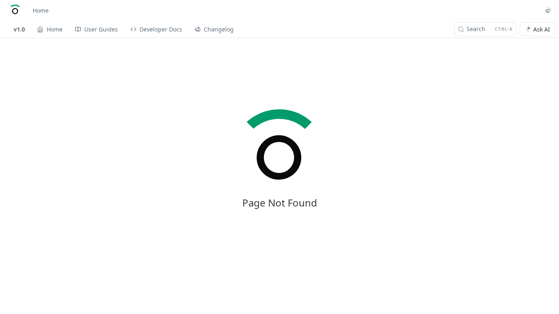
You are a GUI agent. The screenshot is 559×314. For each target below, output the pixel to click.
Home (41, 10)
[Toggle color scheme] (548, 10)
